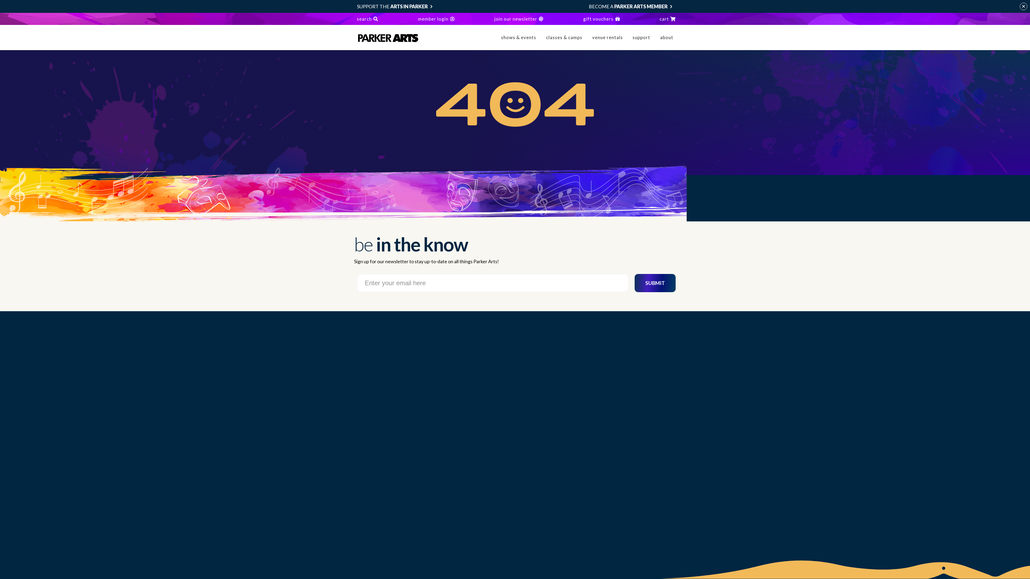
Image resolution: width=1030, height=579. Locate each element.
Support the (392, 6)
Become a (628, 6)
